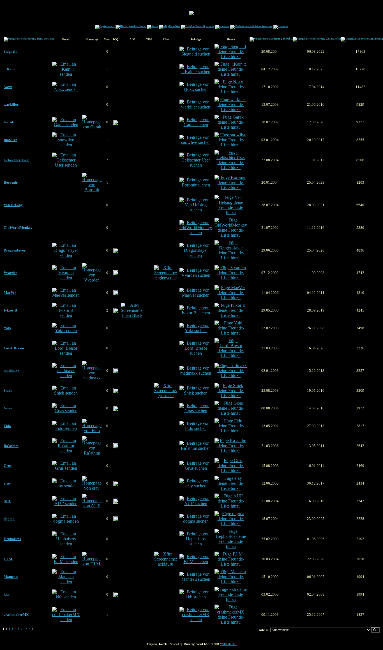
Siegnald (10, 51)
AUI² (7, 501)
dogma (9, 519)
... (22, 628)
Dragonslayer (15, 250)
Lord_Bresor (14, 348)
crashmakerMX (16, 614)
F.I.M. (8, 559)
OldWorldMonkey (18, 227)
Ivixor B (10, 310)
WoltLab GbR (228, 644)
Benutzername (45, 38)
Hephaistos (12, 539)
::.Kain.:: (11, 69)
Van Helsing (13, 205)
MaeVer (10, 293)
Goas (8, 408)
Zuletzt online (334, 38)
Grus (7, 466)
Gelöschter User (16, 160)
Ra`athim (11, 446)
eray (7, 483)
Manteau (11, 577)
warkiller (11, 104)
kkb (7, 594)
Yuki (7, 328)
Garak (9, 122)
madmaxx (12, 370)
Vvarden (10, 273)
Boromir (11, 182)
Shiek (8, 390)
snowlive (10, 140)
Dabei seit (289, 38)
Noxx (8, 87)
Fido (7, 426)
